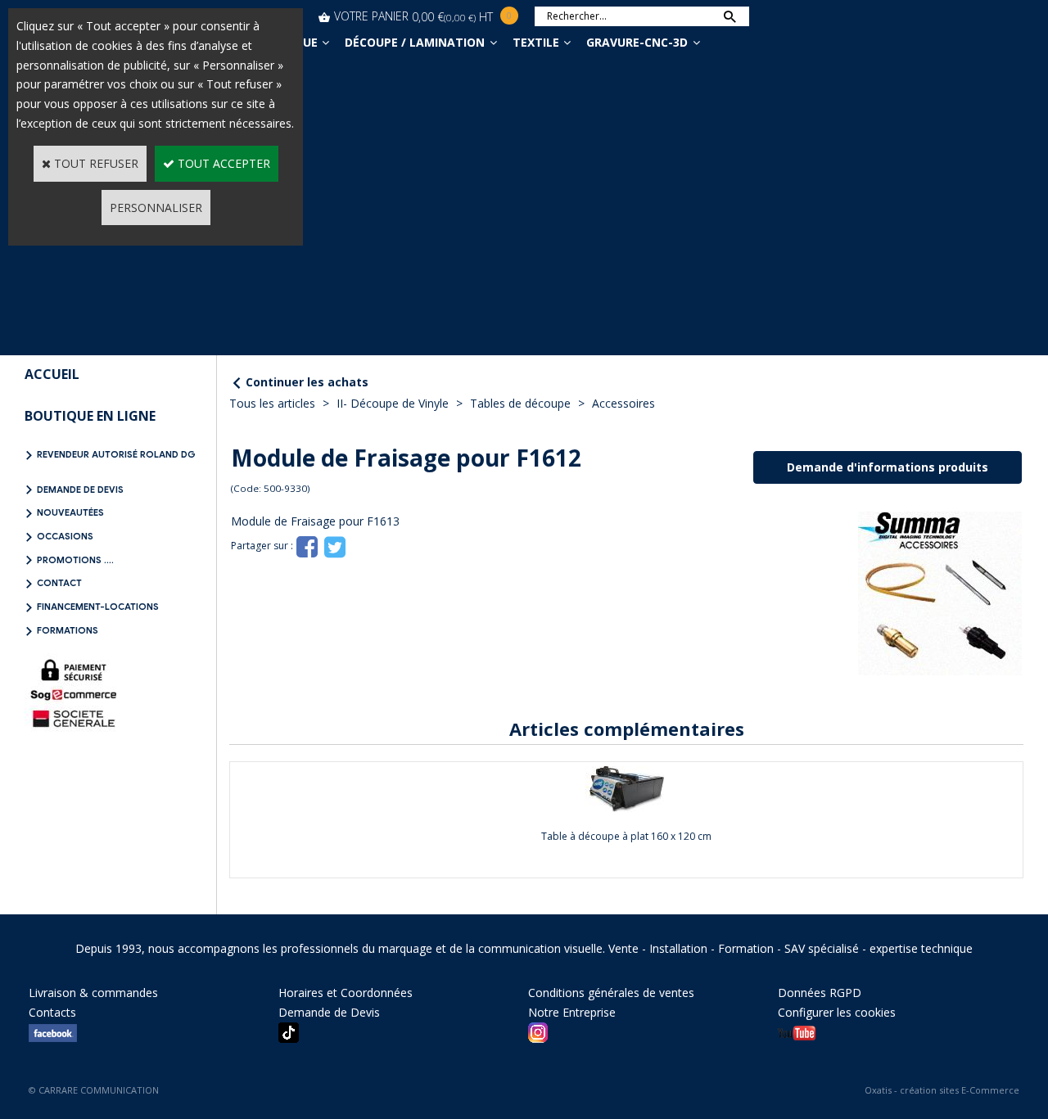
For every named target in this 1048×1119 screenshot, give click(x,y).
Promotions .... (75, 560)
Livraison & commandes (93, 992)
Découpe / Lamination (415, 42)
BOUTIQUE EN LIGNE (90, 416)
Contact (59, 583)
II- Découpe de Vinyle (393, 403)
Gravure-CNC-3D (637, 42)
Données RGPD (819, 992)
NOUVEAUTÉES (70, 512)
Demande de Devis (80, 489)
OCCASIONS (65, 536)
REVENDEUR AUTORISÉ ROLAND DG (116, 454)
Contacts (52, 1012)
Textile (536, 42)
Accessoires (623, 403)
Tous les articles (272, 403)
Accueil (52, 374)
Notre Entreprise (572, 1012)
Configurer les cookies (837, 1012)
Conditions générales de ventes (611, 992)
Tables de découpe (520, 403)
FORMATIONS (67, 630)
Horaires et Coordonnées (345, 992)
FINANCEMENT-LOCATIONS (98, 606)
